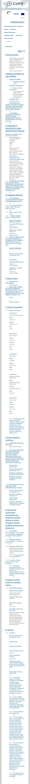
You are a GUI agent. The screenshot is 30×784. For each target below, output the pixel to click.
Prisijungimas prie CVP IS (17, 22)
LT (24, 18)
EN (21, 18)
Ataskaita (8, 41)
